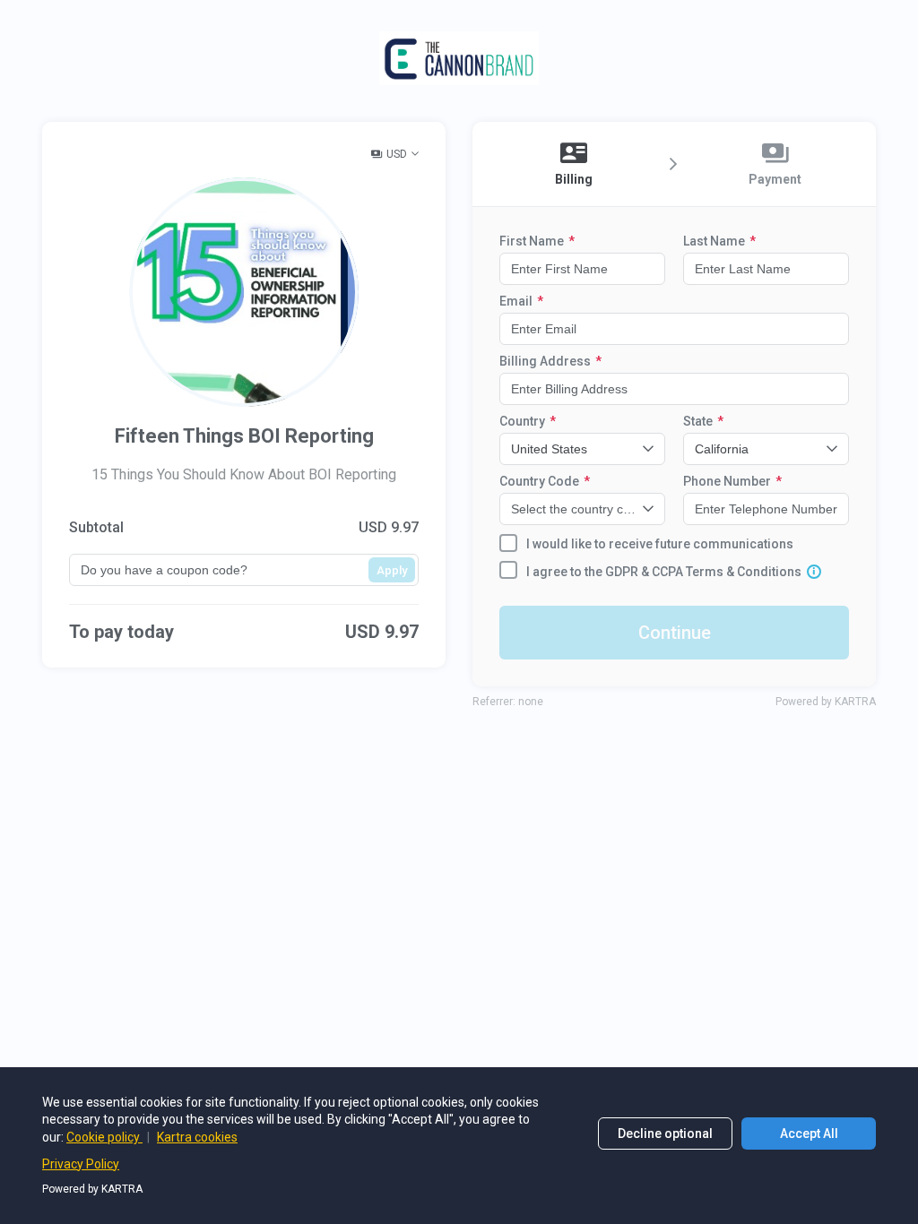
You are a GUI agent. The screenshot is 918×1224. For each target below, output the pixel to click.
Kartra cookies (197, 1137)
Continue (674, 632)
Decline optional (665, 1133)
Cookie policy (104, 1137)
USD (396, 154)
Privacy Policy (80, 1164)
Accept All (809, 1133)
